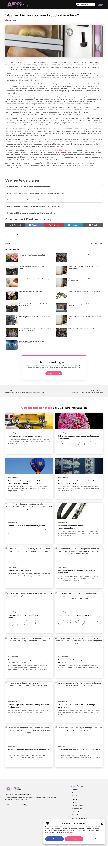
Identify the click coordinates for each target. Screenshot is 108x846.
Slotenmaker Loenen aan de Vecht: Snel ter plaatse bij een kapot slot (84, 267)
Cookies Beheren (93, 839)
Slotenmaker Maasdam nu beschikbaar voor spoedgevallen (82, 279)
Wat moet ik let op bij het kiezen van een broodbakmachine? (54, 206)
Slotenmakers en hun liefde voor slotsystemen (26, 526)
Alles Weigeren (74, 839)
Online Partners (77, 796)
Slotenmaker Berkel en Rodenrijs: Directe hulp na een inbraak (34, 317)
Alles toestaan (54, 839)
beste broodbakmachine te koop (57, 150)
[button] (102, 823)
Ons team (75, 793)
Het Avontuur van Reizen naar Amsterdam (25, 436)
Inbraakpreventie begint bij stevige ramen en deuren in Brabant (84, 304)
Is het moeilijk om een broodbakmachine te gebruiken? (54, 213)
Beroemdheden (77, 808)
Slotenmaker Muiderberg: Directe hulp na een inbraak (33, 267)
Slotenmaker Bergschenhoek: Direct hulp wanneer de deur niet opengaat (35, 329)
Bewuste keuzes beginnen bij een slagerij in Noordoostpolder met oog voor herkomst (32, 254)
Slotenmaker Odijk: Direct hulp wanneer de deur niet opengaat (85, 317)
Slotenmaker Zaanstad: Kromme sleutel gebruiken (84, 329)
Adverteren (75, 799)
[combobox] (85, 4)
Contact (74, 802)
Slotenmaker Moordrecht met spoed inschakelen (83, 254)
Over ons (75, 789)
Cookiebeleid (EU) (77, 805)
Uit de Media (76, 812)
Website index (76, 815)
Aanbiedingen (12, 20)
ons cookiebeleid (67, 832)
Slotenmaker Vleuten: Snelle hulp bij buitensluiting (84, 291)
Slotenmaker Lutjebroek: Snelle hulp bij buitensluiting (31, 292)
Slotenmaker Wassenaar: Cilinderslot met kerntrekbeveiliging (32, 341)
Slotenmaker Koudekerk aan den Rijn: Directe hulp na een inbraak (35, 304)
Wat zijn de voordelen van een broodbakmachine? (54, 187)
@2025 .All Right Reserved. (20, 805)
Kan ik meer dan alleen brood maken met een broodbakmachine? (54, 193)
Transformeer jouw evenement (20, 570)
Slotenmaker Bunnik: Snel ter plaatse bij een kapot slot (34, 279)
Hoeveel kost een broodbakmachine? (54, 200)
